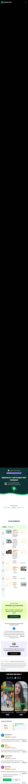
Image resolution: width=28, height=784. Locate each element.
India (16, 779)
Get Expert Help (14, 653)
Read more (3, 669)
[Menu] (25, 2)
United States (7, 779)
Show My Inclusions (14, 616)
